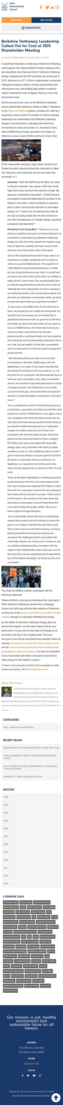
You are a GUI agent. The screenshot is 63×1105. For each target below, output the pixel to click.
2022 (6, 828)
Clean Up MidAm (17, 110)
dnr (34, 917)
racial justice (37, 956)
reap (47, 956)
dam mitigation (23, 917)
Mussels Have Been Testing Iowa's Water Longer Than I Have (31, 748)
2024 (6, 813)
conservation (9, 917)
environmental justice (46, 922)
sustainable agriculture (13, 971)
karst (36, 937)
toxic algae (47, 971)
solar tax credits (30, 966)
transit (6, 976)
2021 (6, 836)
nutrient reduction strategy (15, 951)
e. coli (54, 917)
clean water (8, 912)
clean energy (49, 907)
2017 (6, 868)
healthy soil (53, 927)
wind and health (31, 986)
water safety (38, 981)
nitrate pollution (47, 946)
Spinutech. (46, 1096)
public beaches (10, 956)
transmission (17, 976)
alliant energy (25, 902)
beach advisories (11, 907)
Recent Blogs (12, 740)
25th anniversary (11, 902)
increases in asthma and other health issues (34, 643)
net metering (33, 946)
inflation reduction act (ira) (25, 932)
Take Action (46, 20)
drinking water (43, 917)
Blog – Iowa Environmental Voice (19, 727)
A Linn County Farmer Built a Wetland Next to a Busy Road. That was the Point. (30, 767)
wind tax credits (10, 991)
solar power (16, 966)
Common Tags (13, 896)
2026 (6, 797)
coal (49, 912)
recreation (8, 961)
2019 (6, 852)
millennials (20, 946)
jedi (29, 937)
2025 (6, 805)
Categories (11, 719)
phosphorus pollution (36, 951)
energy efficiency (27, 922)
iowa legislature (45, 932)
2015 (6, 883)
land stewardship (47, 937)
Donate (18, 20)
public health (24, 956)
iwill (23, 937)
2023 (6, 821)
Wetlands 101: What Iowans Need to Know (23, 776)
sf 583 (6, 966)
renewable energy (22, 961)
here (14, 176)
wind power (45, 986)
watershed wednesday (13, 986)
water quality (9, 981)
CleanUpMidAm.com (36, 669)
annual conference (42, 902)
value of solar (31, 976)
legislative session (11, 942)
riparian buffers (49, 961)
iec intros (8, 932)
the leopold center (32, 971)
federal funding (10, 927)
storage (43, 966)
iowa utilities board (11, 937)
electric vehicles (10, 922)
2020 (6, 844)
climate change (38, 912)
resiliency (36, 961)
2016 (6, 876)
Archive (8, 789)
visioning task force (47, 976)
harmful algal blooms (36, 927)
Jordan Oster (17, 57)
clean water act (22, 912)
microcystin (9, 946)
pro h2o (51, 951)
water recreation (23, 981)
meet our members (30, 942)
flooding (22, 927)
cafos (23, 907)
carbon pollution (34, 907)
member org (45, 942)
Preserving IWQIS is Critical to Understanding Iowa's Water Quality (30, 756)
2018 (6, 860)
